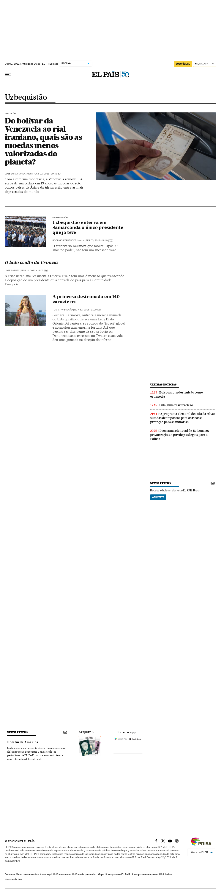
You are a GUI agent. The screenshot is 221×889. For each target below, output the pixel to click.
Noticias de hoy (13, 879)
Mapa (101, 874)
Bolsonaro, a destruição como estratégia (176, 394)
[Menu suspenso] (8, 74)
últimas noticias (163, 384)
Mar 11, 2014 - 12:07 (34, 270)
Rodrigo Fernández (64, 240)
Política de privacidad (84, 874)
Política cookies (62, 874)
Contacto (10, 874)
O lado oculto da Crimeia (31, 263)
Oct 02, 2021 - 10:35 (48, 173)
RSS (161, 874)
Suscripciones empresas (144, 874)
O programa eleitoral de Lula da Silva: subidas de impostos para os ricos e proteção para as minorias (182, 418)
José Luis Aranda (15, 173)
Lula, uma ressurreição (176, 405)
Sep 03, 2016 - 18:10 (99, 240)
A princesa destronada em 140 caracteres (85, 299)
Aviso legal (46, 874)
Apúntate (158, 497)
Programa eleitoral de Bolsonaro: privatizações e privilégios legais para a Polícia (179, 435)
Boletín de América (22, 742)
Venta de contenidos (27, 874)
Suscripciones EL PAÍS (117, 874)
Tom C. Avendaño (62, 309)
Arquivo (85, 732)
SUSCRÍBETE (183, 63)
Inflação (10, 113)
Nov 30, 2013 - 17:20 (87, 309)
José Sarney (12, 270)
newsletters (160, 483)
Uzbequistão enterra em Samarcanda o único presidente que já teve (87, 228)
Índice (168, 874)
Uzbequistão (26, 97)
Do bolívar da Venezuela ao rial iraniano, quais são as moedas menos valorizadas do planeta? (43, 141)
